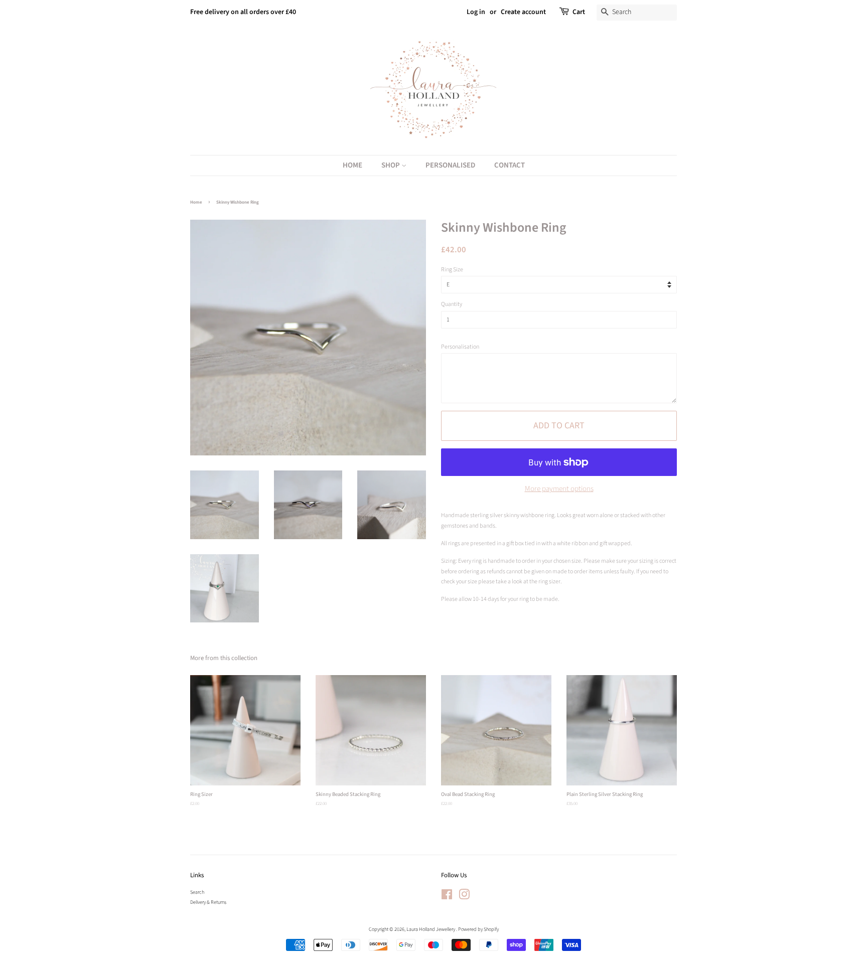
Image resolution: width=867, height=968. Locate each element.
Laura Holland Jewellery (431, 929)
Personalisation (460, 347)
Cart (578, 12)
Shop (391, 165)
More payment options (559, 488)
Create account (523, 12)
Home (352, 165)
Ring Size (452, 269)
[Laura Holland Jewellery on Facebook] (447, 897)
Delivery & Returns (208, 902)
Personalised (450, 165)
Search (197, 892)
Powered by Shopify (478, 929)
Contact (509, 165)
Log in (476, 12)
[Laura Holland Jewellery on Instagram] (464, 897)
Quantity (451, 304)
